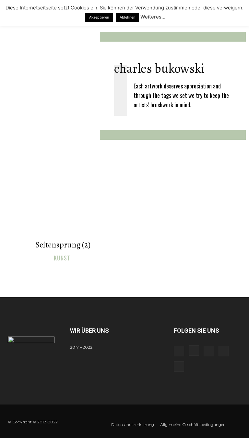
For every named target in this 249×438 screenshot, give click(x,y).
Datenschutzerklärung (132, 424)
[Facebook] (179, 351)
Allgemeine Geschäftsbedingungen (193, 424)
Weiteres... (152, 17)
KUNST (62, 258)
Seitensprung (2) (62, 244)
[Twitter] (224, 351)
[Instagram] (194, 350)
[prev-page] (118, 272)
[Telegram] (209, 351)
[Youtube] (179, 366)
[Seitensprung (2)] (63, 202)
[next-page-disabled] (128, 272)
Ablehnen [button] (127, 17)
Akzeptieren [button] (99, 17)
